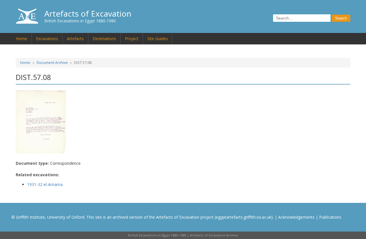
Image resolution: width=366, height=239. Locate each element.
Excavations (47, 38)
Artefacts (75, 38)
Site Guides (157, 38)
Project (131, 38)
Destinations (104, 38)
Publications (330, 217)
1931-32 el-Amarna (45, 184)
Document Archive (52, 62)
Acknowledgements (296, 217)
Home (21, 38)
